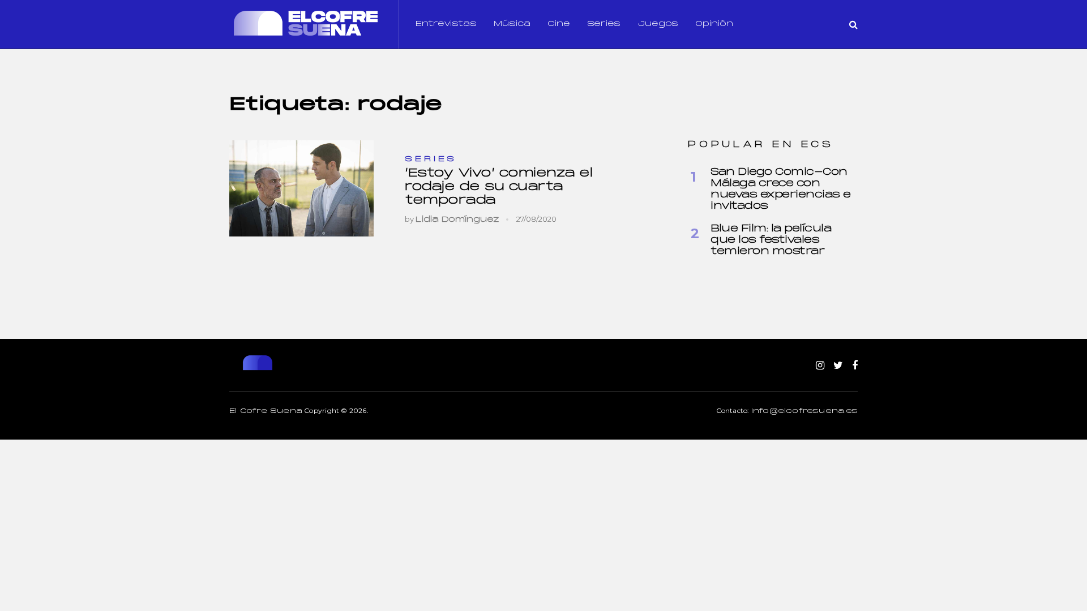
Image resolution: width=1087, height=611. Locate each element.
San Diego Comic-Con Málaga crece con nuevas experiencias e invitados (781, 189)
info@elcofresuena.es (804, 411)
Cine (558, 24)
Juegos (657, 24)
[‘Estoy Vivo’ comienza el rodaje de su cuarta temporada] (301, 188)
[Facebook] (855, 366)
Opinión (714, 24)
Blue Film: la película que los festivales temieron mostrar (771, 240)
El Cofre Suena (265, 411)
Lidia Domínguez (457, 220)
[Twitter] (838, 366)
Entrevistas (446, 24)
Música (512, 24)
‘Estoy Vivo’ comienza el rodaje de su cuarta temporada (498, 187)
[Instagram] (820, 366)
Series (603, 24)
